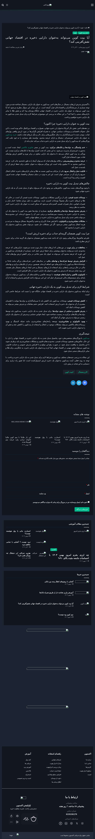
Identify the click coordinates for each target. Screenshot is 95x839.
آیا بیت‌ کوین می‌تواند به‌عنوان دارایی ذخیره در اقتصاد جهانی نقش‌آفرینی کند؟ (45, 604)
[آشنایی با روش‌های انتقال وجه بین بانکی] (82, 585)
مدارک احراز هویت (55, 763)
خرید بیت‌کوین (11, 135)
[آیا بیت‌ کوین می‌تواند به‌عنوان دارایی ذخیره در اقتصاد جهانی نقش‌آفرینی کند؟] (82, 607)
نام (87, 485)
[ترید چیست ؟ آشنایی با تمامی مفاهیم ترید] (39, 545)
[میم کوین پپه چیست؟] (82, 618)
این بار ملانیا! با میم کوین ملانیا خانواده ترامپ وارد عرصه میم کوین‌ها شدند (18, 439)
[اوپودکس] (47, 5)
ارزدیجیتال (82, 372)
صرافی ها (28, 763)
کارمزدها (88, 767)
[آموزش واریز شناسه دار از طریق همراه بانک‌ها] (82, 596)
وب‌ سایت (42, 493)
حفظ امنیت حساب (55, 771)
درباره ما (88, 760)
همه (81, 28)
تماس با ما (88, 763)
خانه (86, 28)
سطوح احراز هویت (85, 771)
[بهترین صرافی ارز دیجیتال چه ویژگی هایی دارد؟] (39, 556)
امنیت (89, 774)
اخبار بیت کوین (83, 33)
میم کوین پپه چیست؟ (65, 615)
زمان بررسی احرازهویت (53, 767)
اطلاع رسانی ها (56, 782)
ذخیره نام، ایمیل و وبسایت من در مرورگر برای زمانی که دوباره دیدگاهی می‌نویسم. (60, 502)
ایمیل (86, 493)
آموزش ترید (27, 767)
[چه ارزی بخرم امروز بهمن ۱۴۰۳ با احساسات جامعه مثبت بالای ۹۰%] (76, 428)
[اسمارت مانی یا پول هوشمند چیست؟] (47, 428)
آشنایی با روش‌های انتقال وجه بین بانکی (58, 582)
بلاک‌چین (28, 771)
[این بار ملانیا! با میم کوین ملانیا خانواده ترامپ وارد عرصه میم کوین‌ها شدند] (18, 428)
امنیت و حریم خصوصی (24, 778)
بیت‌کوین (86, 338)
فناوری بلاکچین (27, 147)
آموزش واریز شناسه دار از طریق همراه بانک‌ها (56, 593)
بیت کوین (68, 372)
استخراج (28, 774)
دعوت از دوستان (56, 778)
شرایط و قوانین (56, 760)
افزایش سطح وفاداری (54, 774)
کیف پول (28, 760)
